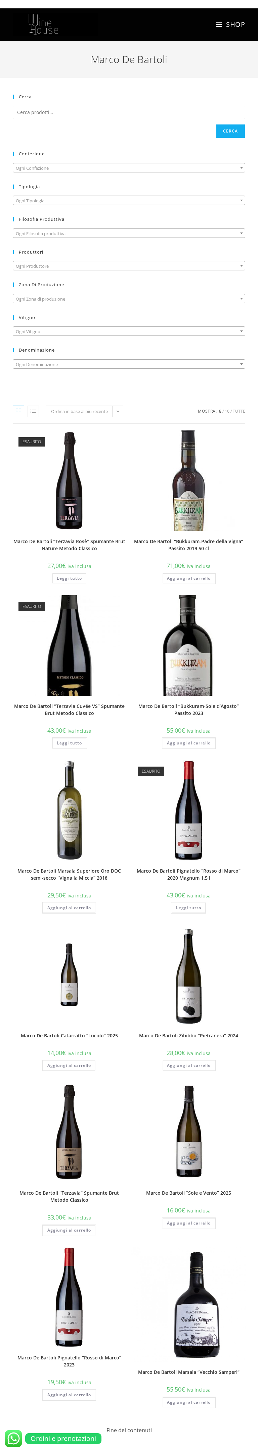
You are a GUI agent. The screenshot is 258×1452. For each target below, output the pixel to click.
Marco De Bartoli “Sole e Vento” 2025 (188, 1193)
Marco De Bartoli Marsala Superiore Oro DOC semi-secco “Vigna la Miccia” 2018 (69, 874)
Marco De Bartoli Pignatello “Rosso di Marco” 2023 (69, 1361)
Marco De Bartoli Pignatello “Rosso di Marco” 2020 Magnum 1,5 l (189, 874)
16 (227, 411)
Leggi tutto (69, 578)
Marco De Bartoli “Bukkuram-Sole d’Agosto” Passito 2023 (188, 709)
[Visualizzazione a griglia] (18, 411)
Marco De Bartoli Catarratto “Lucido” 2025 (69, 1035)
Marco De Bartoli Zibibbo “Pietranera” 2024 (188, 1035)
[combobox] (129, 167)
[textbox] (129, 168)
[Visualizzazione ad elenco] (33, 411)
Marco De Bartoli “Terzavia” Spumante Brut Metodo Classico (69, 1196)
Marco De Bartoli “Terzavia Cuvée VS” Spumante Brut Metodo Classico (69, 709)
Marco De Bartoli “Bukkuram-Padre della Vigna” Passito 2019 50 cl (188, 545)
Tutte (239, 411)
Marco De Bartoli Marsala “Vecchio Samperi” (189, 1372)
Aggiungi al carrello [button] (189, 578)
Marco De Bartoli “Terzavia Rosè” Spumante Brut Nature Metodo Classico (69, 545)
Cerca (230, 131)
